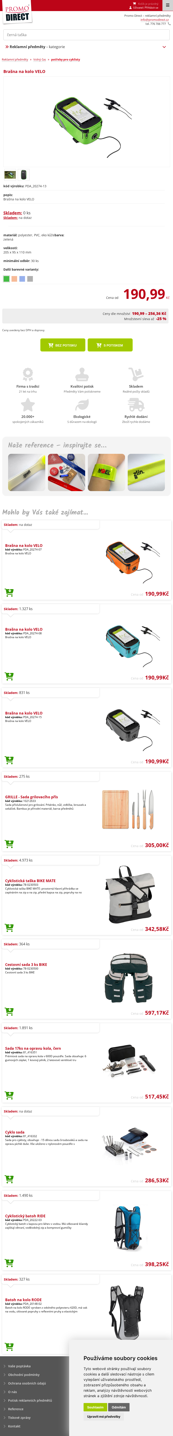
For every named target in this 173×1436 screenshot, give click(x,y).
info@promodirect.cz (155, 20)
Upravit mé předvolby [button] (103, 1416)
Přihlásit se (151, 7)
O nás (12, 1392)
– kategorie (37, 46)
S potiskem (113, 345)
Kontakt (14, 1426)
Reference (15, 1409)
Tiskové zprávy (19, 1417)
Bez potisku (66, 345)
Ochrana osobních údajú (27, 1383)
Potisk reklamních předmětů (30, 1400)
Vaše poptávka (19, 1366)
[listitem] (6, 279)
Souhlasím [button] (95, 1407)
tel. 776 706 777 (156, 24)
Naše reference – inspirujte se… (57, 446)
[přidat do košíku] (9, 593)
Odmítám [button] (119, 1407)
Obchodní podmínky (24, 1375)
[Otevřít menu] (167, 5)
